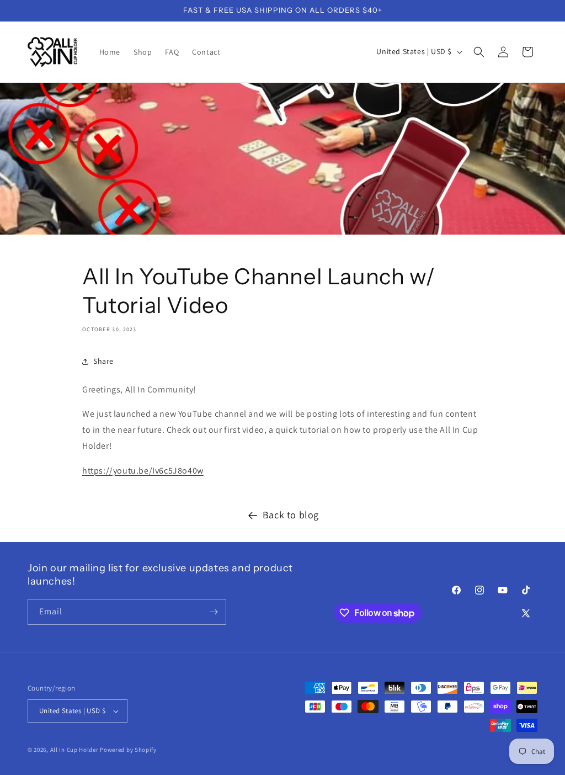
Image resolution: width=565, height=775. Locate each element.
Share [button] (103, 361)
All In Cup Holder (74, 749)
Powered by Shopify (128, 749)
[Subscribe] (213, 612)
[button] (479, 52)
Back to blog (291, 514)
